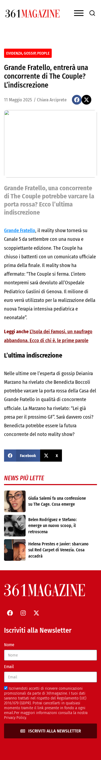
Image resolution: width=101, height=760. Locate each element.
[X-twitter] (36, 613)
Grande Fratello (19, 231)
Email (9, 666)
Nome (9, 644)
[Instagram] (23, 613)
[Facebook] (10, 613)
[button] (77, 100)
